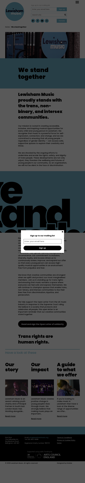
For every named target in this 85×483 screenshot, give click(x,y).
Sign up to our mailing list (42, 235)
